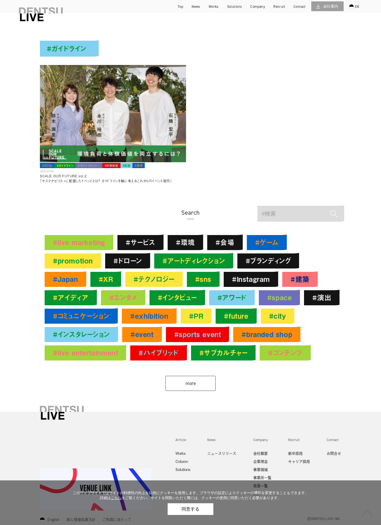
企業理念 (260, 461)
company (257, 6)
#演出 (321, 297)
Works (180, 453)
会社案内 (330, 6)
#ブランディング (268, 260)
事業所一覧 (262, 477)
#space (279, 297)
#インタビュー (177, 297)
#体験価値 (111, 165)
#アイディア (71, 297)
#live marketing (79, 242)
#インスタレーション (81, 334)
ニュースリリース (221, 453)
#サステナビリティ (89, 165)
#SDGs (47, 165)
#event (142, 334)
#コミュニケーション (81, 316)
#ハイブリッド (159, 352)
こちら (116, 498)
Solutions (183, 469)
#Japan (65, 279)
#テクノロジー (154, 279)
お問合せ (334, 453)
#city (277, 316)
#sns (203, 279)
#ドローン (128, 260)
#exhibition (149, 316)
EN (357, 6)
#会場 (225, 242)
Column (181, 461)
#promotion (73, 260)
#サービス (140, 242)
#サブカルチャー (223, 352)
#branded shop (267, 334)
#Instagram (251, 279)
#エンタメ (123, 297)
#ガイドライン (65, 165)
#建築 (300, 279)
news (196, 6)
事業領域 (260, 469)
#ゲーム (267, 242)
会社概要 (260, 453)
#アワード (232, 297)
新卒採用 (285, 7)
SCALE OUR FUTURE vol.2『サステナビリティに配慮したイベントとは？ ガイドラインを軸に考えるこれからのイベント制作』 (106, 178)
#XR (106, 279)
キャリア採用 (286, 15)
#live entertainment (85, 352)
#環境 (139, 165)
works (214, 6)
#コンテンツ (285, 352)
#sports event (197, 334)
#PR (196, 316)
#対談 (127, 165)
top (180, 6)
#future (236, 316)
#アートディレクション (194, 260)
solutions (234, 6)
